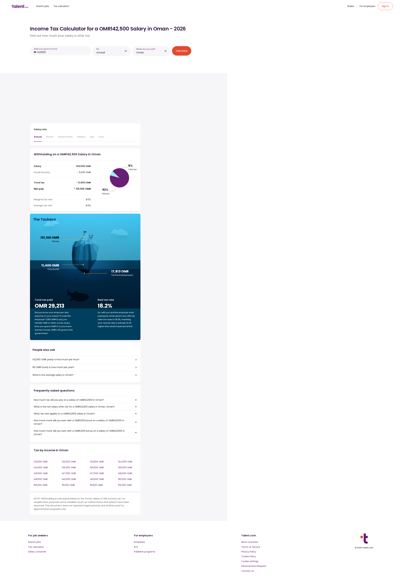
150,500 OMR (40, 485)
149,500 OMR (97, 479)
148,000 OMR (125, 473)
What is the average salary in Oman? (53, 375)
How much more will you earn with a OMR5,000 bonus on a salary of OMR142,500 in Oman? (79, 432)
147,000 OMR (69, 473)
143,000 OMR (69, 461)
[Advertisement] (85, 99)
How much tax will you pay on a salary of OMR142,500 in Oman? (69, 399)
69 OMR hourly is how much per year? (53, 367)
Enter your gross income (45, 49)
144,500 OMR (41, 467)
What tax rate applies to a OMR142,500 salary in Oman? (64, 413)
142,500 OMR (41, 461)
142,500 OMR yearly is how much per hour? (56, 359)
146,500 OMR (41, 473)
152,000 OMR (125, 485)
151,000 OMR (68, 485)
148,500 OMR (41, 479)
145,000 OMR (69, 467)
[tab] (38, 138)
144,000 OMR (125, 461)
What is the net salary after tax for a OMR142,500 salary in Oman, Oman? (74, 406)
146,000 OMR (125, 467)
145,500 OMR (97, 467)
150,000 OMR (125, 479)
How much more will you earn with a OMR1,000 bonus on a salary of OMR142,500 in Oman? (79, 422)
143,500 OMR (97, 461)
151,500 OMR (96, 485)
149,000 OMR (69, 479)
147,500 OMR (97, 473)
